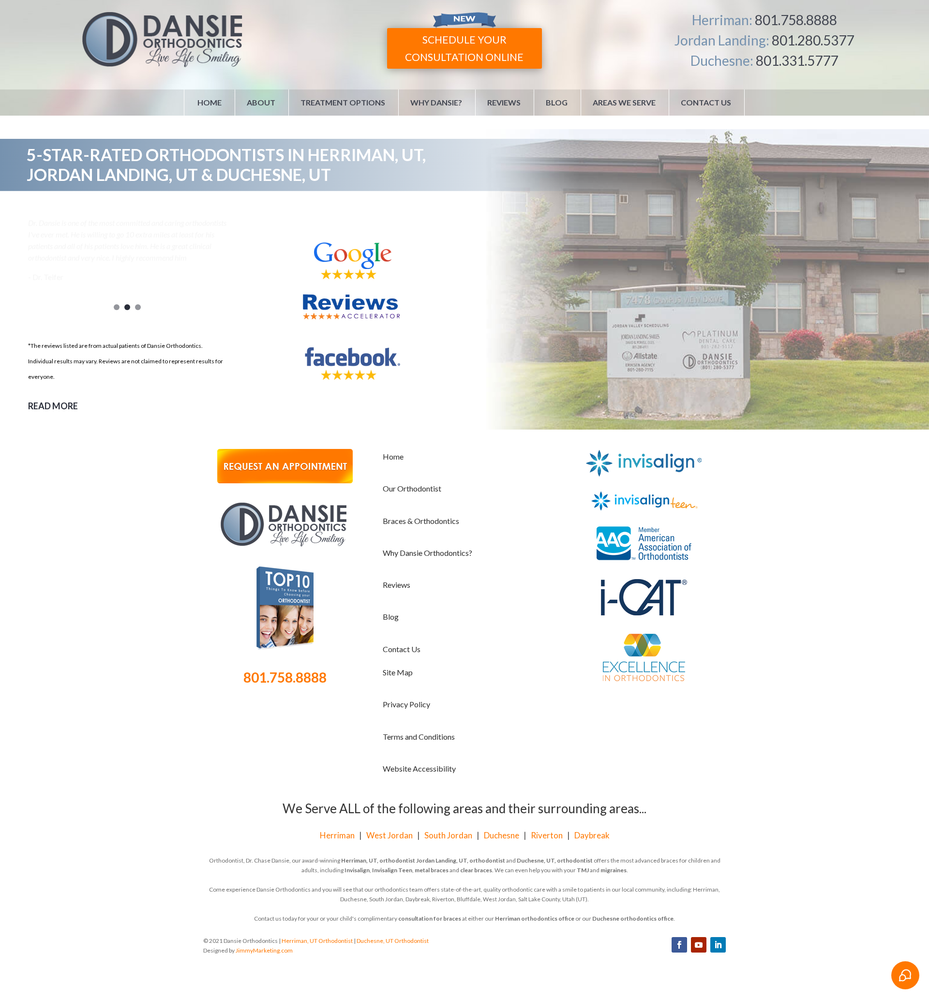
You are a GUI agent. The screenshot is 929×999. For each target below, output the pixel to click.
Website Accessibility (419, 768)
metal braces (432, 870)
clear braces (476, 870)
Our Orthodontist (412, 488)
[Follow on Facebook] (679, 945)
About (261, 102)
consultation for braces (429, 918)
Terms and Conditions (419, 736)
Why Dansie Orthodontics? (427, 552)
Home (209, 102)
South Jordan (448, 835)
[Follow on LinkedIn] (718, 945)
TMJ (583, 870)
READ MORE (53, 406)
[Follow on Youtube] (698, 945)
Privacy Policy (406, 704)
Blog (557, 102)
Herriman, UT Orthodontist (317, 940)
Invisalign (357, 870)
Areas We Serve (624, 102)
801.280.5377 (813, 40)
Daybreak (592, 835)
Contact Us (706, 102)
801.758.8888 (796, 20)
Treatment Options (342, 102)
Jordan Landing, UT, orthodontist (460, 860)
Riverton (547, 835)
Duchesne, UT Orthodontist (393, 940)
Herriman (337, 835)
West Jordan (389, 835)
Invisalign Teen (392, 870)
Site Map (398, 672)
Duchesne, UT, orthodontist (555, 860)
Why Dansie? (436, 102)
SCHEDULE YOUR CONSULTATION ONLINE (464, 48)
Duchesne (501, 835)
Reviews (504, 102)
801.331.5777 (797, 60)
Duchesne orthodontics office (633, 918)
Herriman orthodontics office (534, 918)
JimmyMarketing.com (264, 950)
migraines (613, 870)
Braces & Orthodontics (421, 520)
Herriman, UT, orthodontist (378, 860)
